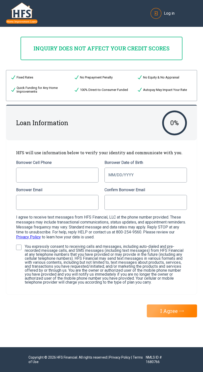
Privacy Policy (28, 237)
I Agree (169, 311)
